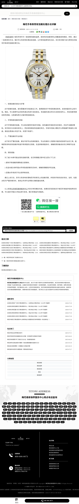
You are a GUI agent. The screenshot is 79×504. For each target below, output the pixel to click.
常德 (73, 419)
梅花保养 (9, 37)
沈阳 (46, 406)
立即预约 (39, 256)
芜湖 (73, 409)
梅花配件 (39, 375)
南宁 (37, 406)
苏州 (56, 406)
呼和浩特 (58, 409)
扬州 (10, 419)
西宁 (34, 422)
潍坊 (33, 416)
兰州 (45, 412)
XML (52, 486)
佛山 (27, 409)
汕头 (8, 412)
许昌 (64, 419)
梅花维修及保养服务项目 (56, 450)
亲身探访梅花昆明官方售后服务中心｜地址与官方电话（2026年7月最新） (27, 313)
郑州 (41, 403)
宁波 (55, 403)
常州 (43, 416)
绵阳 (46, 409)
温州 (24, 416)
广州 (14, 403)
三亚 (13, 412)
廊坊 (14, 409)
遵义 (49, 422)
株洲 (41, 419)
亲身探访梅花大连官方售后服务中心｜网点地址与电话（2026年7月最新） (22, 247)
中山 (37, 409)
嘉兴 (47, 416)
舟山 (5, 419)
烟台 (65, 416)
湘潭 (46, 419)
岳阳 (23, 419)
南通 (52, 416)
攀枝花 (39, 422)
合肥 (19, 406)
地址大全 (50, 2)
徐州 (29, 416)
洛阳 (19, 419)
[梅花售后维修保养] (20, 438)
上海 (10, 403)
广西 (23, 409)
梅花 (39, 372)
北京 (5, 403)
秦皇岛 (9, 416)
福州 (4, 406)
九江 (38, 416)
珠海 (4, 412)
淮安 (61, 416)
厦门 (59, 403)
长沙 (46, 403)
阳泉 (74, 412)
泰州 (58, 422)
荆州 (55, 419)
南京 (37, 403)
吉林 (64, 409)
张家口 (19, 416)
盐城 (53, 422)
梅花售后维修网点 (54, 452)
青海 (35, 412)
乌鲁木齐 (59, 412)
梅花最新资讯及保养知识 (56, 455)
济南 (23, 406)
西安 (68, 403)
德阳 (41, 409)
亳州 (74, 416)
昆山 (18, 409)
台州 (62, 422)
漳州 (26, 412)
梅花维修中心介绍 (54, 448)
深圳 (19, 403)
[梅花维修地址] (10, 2)
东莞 (32, 409)
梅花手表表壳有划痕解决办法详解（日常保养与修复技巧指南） (24, 336)
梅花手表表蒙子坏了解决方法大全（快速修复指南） (21, 339)
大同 (54, 412)
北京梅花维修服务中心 (19, 189)
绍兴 (70, 416)
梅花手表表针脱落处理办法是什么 (16, 261)
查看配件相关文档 (54, 468)
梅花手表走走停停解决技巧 (14, 333)
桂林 (25, 422)
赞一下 (36, 221)
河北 (65, 406)
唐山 (5, 409)
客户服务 (67, 2)
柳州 (20, 422)
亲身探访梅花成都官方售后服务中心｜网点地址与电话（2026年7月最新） (27, 306)
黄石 (32, 419)
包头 (70, 412)
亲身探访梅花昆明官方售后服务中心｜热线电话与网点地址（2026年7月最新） (23, 252)
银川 (49, 412)
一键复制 (70, 230)
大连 (73, 403)
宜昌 (59, 419)
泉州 (16, 422)
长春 (61, 406)
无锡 (69, 409)
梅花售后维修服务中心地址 (9, 270)
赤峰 (65, 412)
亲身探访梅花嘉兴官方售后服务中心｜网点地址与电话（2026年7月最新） (22, 245)
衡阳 (28, 419)
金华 (14, 419)
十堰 (50, 419)
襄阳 (37, 419)
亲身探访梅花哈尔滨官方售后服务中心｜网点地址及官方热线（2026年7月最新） (24, 250)
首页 (37, 2)
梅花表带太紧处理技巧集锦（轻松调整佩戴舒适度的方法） (23, 343)
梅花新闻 (39, 369)
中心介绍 (74, 2)
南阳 (68, 419)
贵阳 (8, 406)
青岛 (41, 406)
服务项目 (43, 2)
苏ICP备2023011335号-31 (43, 486)
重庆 (32, 403)
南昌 (32, 406)
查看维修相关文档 (54, 464)
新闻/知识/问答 (59, 2)
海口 (17, 412)
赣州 (22, 412)
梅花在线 (51, 445)
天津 (23, 403)
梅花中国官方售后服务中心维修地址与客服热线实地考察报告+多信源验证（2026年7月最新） (29, 319)
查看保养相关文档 (54, 466)
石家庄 (51, 406)
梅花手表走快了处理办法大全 (15, 257)
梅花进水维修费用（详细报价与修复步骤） (19, 346)
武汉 (64, 403)
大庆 (4, 416)
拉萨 (31, 412)
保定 (74, 406)
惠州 (29, 422)
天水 (44, 422)
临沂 (56, 416)
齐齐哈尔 (51, 409)
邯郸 (9, 409)
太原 (70, 406)
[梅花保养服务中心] (28, 438)
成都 (28, 403)
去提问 (43, 221)
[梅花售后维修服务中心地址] (13, 438)
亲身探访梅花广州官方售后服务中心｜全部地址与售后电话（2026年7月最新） (23, 243)
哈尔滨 (14, 406)
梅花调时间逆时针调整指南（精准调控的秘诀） (20, 349)
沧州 (14, 416)
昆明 (28, 406)
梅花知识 (24, 19)
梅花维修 (39, 362)
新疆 (40, 412)
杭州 (50, 403)
